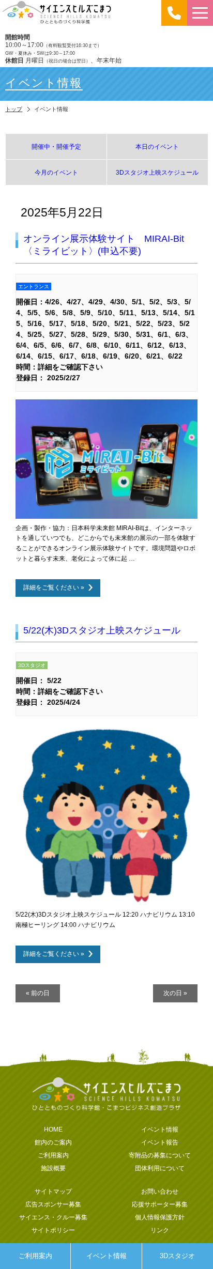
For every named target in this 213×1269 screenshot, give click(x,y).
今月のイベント (56, 172)
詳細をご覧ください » (53, 587)
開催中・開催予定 (56, 146)
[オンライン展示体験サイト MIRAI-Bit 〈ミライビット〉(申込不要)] (106, 515)
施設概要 (53, 1168)
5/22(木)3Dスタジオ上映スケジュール (101, 630)
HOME (53, 1129)
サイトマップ (53, 1191)
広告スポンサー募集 (53, 1204)
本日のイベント (157, 146)
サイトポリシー (53, 1230)
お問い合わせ (159, 1191)
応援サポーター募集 (160, 1204)
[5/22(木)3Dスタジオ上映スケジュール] (106, 902)
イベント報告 (159, 1142)
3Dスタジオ (177, 1256)
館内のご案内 (53, 1142)
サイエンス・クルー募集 (53, 1217)
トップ (13, 109)
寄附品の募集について (160, 1155)
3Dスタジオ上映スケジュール (157, 172)
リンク (159, 1230)
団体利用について (160, 1168)
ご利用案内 (35, 1256)
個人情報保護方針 (160, 1217)
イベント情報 (106, 1256)
